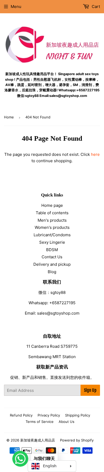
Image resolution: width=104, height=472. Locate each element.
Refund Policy (21, 415)
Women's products (52, 227)
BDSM (52, 249)
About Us (66, 421)
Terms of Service (40, 421)
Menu (16, 6)
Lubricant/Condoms (52, 234)
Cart (95, 6)
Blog (52, 271)
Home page (52, 205)
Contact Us (52, 256)
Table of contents (52, 212)
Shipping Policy (77, 415)
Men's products (52, 220)
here (95, 154)
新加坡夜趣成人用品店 (37, 440)
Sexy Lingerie (52, 242)
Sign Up (90, 390)
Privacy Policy (49, 415)
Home (9, 117)
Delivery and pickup (52, 264)
